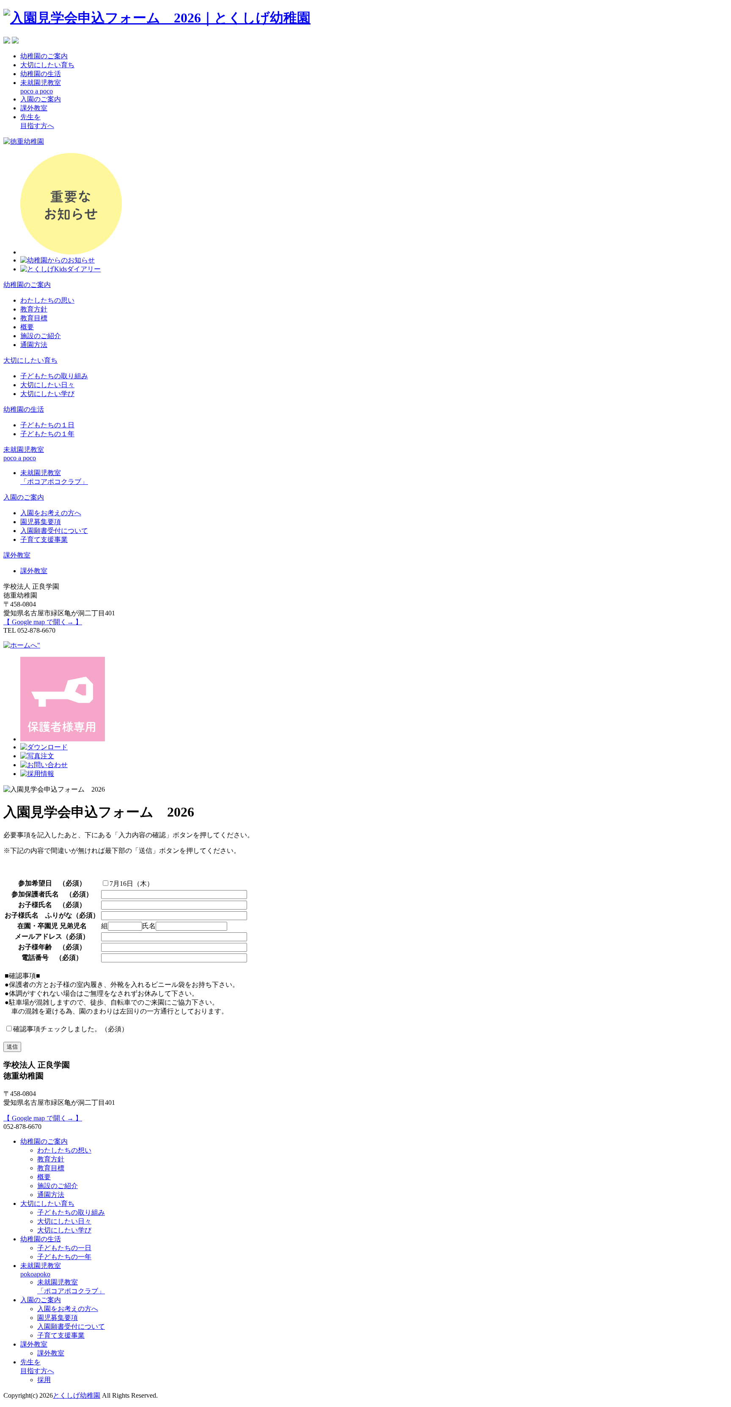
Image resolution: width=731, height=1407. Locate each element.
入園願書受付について (54, 530)
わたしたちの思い (47, 300)
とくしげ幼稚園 (76, 1395)
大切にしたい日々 (47, 384)
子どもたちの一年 (64, 1256)
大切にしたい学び (47, 393)
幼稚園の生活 (40, 73)
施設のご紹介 (40, 335)
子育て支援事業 (44, 539)
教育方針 (33, 309)
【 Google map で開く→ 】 (42, 622)
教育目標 (33, 318)
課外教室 (33, 108)
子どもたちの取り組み (54, 376)
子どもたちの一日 (64, 1247)
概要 (27, 327)
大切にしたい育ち (47, 64)
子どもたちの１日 (47, 425)
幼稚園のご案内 (44, 56)
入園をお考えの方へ (50, 512)
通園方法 (33, 344)
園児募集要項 (40, 521)
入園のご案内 (40, 99)
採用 (44, 1379)
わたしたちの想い (64, 1150)
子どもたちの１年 (47, 433)
